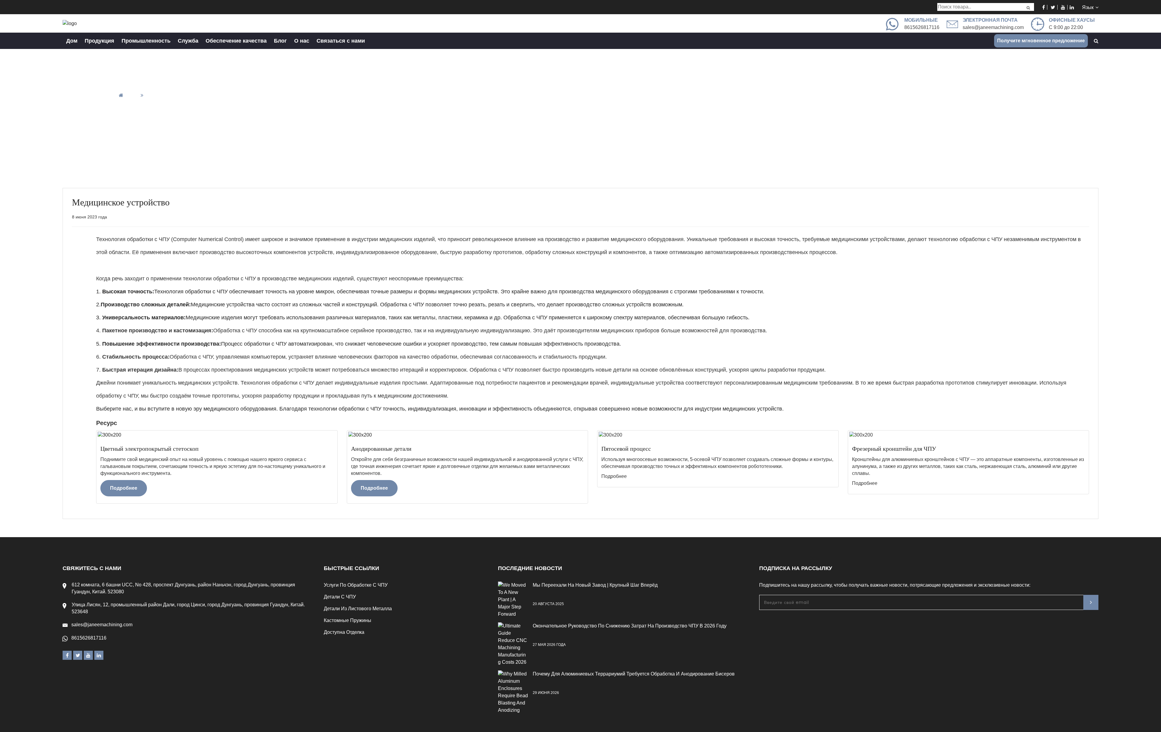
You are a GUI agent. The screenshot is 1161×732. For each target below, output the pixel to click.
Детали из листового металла (358, 608)
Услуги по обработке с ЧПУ (356, 585)
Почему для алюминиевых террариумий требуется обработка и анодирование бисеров (634, 673)
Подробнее (123, 488)
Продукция (99, 41)
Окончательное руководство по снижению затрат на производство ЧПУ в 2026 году (630, 625)
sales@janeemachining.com (993, 27)
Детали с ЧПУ (340, 596)
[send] (1090, 602)
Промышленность (146, 41)
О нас (301, 41)
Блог (280, 41)
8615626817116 (88, 637)
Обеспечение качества (236, 41)
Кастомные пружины (347, 620)
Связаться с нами (341, 41)
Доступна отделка (344, 632)
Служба (188, 41)
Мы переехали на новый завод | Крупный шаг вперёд (595, 585)
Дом (71, 41)
